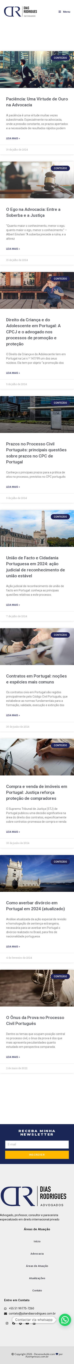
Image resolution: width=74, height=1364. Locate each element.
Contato (37, 1290)
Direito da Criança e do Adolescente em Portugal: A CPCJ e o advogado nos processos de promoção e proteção (33, 331)
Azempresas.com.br (37, 1356)
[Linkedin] (34, 1323)
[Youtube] (27, 1323)
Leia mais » (13, 138)
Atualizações (37, 1278)
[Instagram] (7, 1323)
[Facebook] (14, 1323)
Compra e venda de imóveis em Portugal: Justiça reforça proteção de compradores (36, 792)
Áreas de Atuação (37, 1265)
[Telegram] (20, 1323)
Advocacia (37, 1253)
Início (37, 1241)
